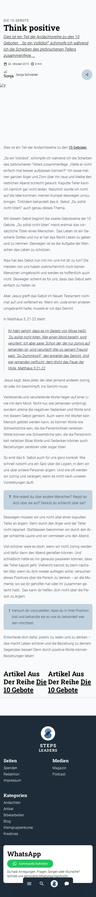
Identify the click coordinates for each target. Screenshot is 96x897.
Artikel (8, 809)
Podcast (58, 774)
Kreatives (11, 834)
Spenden (10, 768)
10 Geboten (78, 147)
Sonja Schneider (27, 74)
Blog (7, 821)
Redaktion (11, 774)
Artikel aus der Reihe (66, 677)
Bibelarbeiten (14, 815)
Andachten (12, 803)
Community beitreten (33, 863)
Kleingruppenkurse (18, 827)
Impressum (12, 780)
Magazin (59, 768)
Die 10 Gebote (16, 20)
